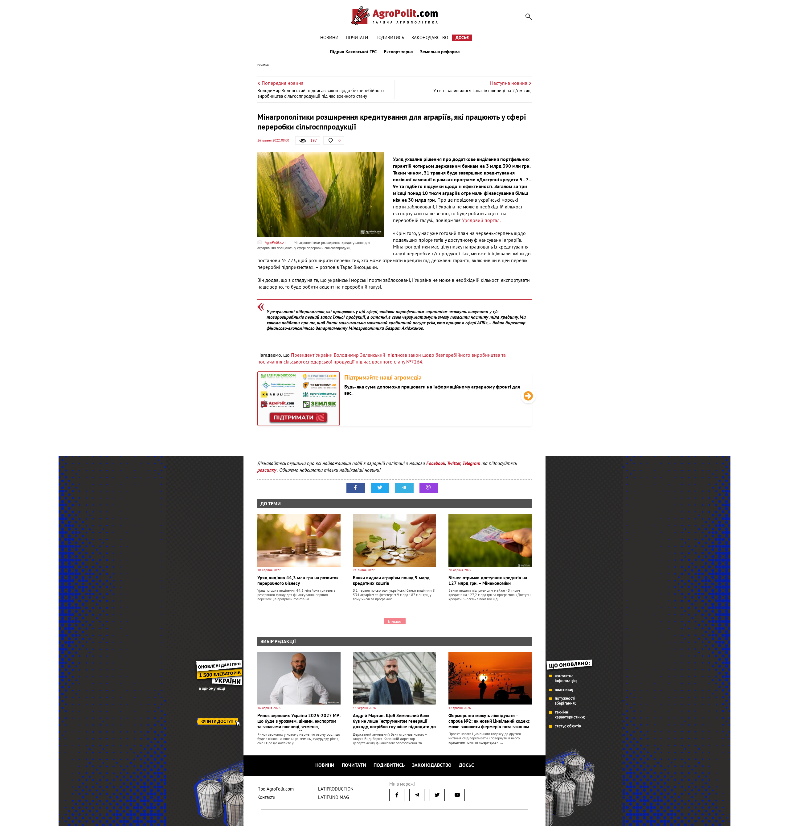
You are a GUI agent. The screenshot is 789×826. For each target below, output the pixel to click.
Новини (329, 37)
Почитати (357, 37)
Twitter (453, 463)
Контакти (266, 797)
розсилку (267, 470)
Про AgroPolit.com (275, 789)
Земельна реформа (440, 52)
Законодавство (429, 37)
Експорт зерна (398, 52)
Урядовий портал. (481, 220)
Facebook (435, 463)
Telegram (471, 463)
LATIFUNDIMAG (333, 797)
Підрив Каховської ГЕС (353, 52)
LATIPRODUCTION (336, 789)
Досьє (462, 37)
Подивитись (389, 37)
